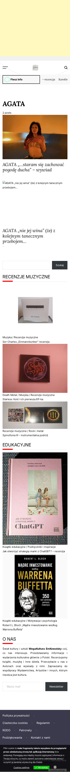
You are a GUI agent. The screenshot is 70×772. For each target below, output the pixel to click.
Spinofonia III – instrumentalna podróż (25, 435)
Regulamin (43, 723)
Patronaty (25, 730)
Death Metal (10, 395)
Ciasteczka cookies (15, 723)
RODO (6, 730)
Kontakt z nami (40, 737)
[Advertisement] (35, 28)
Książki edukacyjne (14, 546)
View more (48, 762)
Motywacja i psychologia (42, 620)
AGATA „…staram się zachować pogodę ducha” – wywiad (33, 167)
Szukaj (60, 265)
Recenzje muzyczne (26, 337)
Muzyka (7, 337)
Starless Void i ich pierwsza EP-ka (23, 399)
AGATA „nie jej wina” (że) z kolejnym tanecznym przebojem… (29, 236)
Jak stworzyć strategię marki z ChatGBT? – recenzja (34, 551)
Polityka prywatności (16, 715)
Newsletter (56, 686)
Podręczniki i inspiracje (42, 546)
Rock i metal (36, 431)
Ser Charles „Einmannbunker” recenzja (26, 341)
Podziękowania (12, 737)
